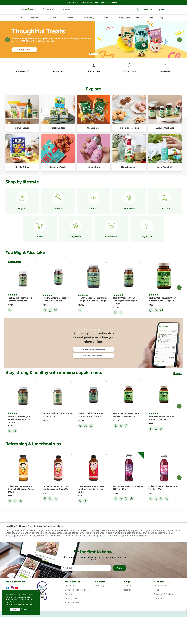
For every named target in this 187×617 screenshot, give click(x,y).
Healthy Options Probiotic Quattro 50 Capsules (20, 299)
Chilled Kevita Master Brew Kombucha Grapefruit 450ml (56, 487)
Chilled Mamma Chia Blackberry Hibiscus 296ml (128, 487)
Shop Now (24, 49)
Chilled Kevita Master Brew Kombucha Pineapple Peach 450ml (21, 489)
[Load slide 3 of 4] (95, 53)
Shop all (177, 373)
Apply (119, 568)
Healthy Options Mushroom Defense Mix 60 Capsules (91, 414)
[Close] (38, 591)
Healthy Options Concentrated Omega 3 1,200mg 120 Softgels (93, 299)
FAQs (156, 590)
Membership (160, 586)
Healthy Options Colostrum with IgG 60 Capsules (58, 414)
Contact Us (159, 598)
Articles (128, 586)
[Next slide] (179, 39)
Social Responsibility (75, 590)
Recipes (128, 590)
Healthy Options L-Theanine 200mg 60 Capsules (56, 299)
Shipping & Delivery (164, 594)
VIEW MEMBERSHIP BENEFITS (93, 356)
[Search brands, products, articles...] (43, 9)
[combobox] (85, 9)
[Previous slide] (7, 39)
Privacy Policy (72, 598)
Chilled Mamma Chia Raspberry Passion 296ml (163, 487)
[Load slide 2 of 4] (92, 53)
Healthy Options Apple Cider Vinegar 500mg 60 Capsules (161, 299)
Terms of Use (72, 602)
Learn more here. (26, 604)
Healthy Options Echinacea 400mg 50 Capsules (161, 417)
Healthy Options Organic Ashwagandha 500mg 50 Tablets (125, 301)
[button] (35, 18)
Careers (69, 594)
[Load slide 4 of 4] (97, 53)
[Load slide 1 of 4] (90, 53)
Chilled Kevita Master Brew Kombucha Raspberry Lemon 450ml (91, 489)
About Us (69, 586)
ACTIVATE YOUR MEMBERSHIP (93, 349)
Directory (99, 586)
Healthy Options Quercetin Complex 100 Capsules (126, 414)
